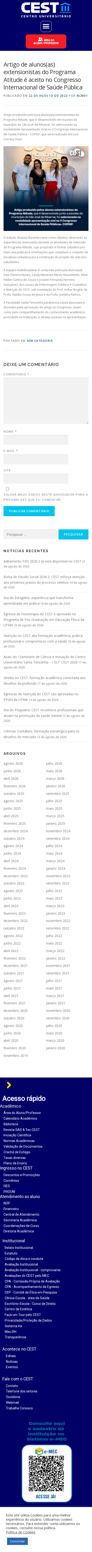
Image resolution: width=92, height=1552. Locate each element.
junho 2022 (12, 943)
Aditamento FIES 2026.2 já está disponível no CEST (42, 561)
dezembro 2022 (16, 920)
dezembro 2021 (16, 965)
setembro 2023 (57, 883)
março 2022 (55, 951)
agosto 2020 (13, 1025)
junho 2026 (12, 771)
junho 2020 (12, 1033)
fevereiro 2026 (15, 786)
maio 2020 (54, 1033)
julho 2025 (54, 801)
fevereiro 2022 (15, 958)
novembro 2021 (58, 965)
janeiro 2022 (55, 958)
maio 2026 (54, 771)
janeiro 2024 (55, 868)
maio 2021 (54, 988)
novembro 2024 (58, 831)
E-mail (11, 451)
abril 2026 (11, 778)
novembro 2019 (16, 1055)
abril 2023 (11, 906)
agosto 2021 (13, 980)
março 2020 (55, 1040)
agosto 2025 (13, 801)
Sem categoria (40, 341)
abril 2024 (11, 861)
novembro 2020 (58, 1010)
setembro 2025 (57, 793)
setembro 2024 (57, 838)
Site (7, 470)
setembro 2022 (57, 928)
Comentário (16, 374)
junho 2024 (12, 853)
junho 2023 (12, 898)
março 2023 (55, 906)
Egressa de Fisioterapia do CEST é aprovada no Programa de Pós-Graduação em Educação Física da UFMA (44, 619)
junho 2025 (12, 808)
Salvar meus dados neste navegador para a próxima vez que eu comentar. (46, 497)
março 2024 (55, 861)
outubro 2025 (14, 793)
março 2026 (55, 778)
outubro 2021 (14, 973)
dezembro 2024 (16, 831)
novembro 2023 (58, 876)
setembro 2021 (57, 973)
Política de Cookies (20, 1532)
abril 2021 (11, 995)
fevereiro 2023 (15, 913)
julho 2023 (54, 891)
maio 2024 (54, 853)
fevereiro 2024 (15, 868)
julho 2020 (54, 1025)
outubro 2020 (14, 1018)
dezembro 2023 (16, 876)
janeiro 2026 (55, 786)
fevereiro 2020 (15, 1048)
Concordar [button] (17, 1541)
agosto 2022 (13, 935)
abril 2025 (11, 816)
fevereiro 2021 (15, 1003)
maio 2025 (54, 808)
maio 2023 (54, 898)
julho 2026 (54, 763)
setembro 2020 (57, 1018)
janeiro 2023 (55, 913)
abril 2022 (11, 951)
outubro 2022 (14, 928)
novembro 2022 (58, 920)
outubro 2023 (14, 883)
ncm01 (82, 96)
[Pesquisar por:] (30, 534)
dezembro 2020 (16, 1010)
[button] (46, 26)
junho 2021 (12, 988)
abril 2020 (11, 1040)
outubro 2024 (14, 838)
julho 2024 (54, 846)
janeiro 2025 (55, 823)
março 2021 (55, 995)
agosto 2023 (13, 891)
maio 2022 (54, 943)
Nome (10, 431)
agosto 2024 (13, 846)
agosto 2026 (13, 763)
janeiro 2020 (55, 1048)
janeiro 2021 (55, 1003)
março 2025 (55, 816)
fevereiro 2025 (15, 823)
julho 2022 (54, 935)
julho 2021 (54, 980)
